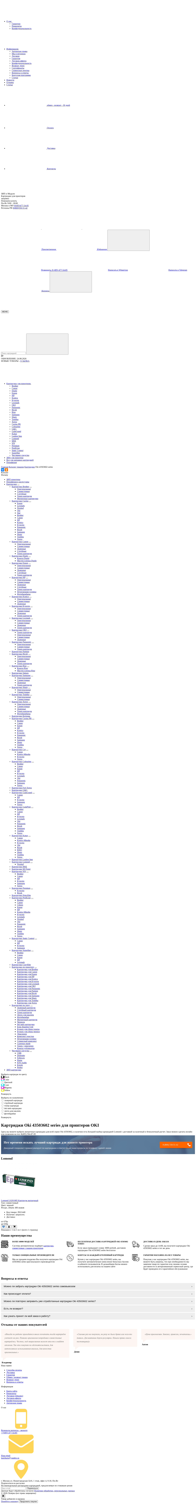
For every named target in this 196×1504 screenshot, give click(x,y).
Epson (14, 393)
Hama (19, 1060)
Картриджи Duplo (20, 556)
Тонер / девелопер (25, 1046)
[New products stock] (2, 356)
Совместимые (23, 491)
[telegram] (62, 228)
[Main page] (21, 191)
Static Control (17, 450)
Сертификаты (18, 68)
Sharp (14, 417)
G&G (14, 429)
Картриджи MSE (19, 867)
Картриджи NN (19, 871)
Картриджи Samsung (21, 675)
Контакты (51, 169)
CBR (19, 1053)
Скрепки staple (23, 1043)
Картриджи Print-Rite (21, 895)
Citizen (20, 905)
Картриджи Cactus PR (22, 718)
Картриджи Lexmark (21, 618)
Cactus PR (16, 424)
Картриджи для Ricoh (27, 993)
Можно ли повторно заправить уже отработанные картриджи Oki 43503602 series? (50, 1301)
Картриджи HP (18, 577)
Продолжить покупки (28, 1502)
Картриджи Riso (19, 666)
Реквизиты (17, 26)
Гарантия (16, 58)
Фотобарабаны (24, 594)
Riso (14, 412)
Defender (21, 1055)
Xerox (14, 422)
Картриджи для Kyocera (28, 981)
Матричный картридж (27, 1020)
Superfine (16, 453)
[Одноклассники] (6, 469)
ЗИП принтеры (13, 479)
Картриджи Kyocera (21, 606)
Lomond (15, 438)
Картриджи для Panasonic (28, 988)
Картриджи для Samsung (28, 996)
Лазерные (21, 549)
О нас (9, 21)
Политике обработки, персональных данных (54, 1491)
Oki (18, 510)
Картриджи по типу (21, 1005)
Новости (10, 80)
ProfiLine (16, 448)
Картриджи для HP (25, 976)
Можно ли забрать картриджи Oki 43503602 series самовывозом (39, 1286)
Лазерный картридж (26, 1008)
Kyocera (15, 400)
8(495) (21, 205)
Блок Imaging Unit (25, 1027)
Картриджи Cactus (20, 501)
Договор (15, 56)
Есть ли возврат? (13, 1308)
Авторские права (19, 51)
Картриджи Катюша (21, 716)
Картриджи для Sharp (27, 998)
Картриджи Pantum (20, 651)
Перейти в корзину (9, 1501)
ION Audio (22, 1063)
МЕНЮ (5, 312)
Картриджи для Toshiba (27, 1000)
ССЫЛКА (24, 361)
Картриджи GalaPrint (21, 807)
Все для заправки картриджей (20, 460)
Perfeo (20, 1067)
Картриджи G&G (19, 790)
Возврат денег (18, 66)
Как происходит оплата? (17, 1293)
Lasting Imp (17, 436)
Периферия (11, 462)
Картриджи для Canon (27, 972)
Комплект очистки (25, 1036)
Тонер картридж (24, 496)
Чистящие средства (20, 455)
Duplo (14, 391)
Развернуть (6, 1094)
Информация (12, 49)
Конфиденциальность (21, 28)
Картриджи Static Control (23, 938)
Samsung (15, 415)
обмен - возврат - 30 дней (58, 105)
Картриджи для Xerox (27, 1003)
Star (18, 513)
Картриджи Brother (20, 486)
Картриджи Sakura (20, 673)
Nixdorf (20, 508)
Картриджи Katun (20, 835)
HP (13, 395)
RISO (19, 850)
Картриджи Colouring (21, 761)
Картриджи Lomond (21, 862)
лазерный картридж (13, 1100)
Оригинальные (24, 489)
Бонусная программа (21, 75)
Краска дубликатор (26, 1048)
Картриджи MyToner (21, 869)
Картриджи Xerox (20, 702)
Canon (14, 388)
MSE (14, 441)
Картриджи (29, 467)
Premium (15, 446)
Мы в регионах (19, 54)
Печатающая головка (26, 592)
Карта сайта (11, 1391)
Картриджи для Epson (27, 974)
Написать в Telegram (177, 270)
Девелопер (22, 1034)
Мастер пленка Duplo (27, 561)
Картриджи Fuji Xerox (22, 788)
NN (13, 443)
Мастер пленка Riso (26, 671)
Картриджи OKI (19, 630)
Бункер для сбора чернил (28, 1031)
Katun (14, 434)
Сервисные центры (20, 70)
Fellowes (21, 1058)
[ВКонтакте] (2, 469)
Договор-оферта (19, 61)
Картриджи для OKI (26, 986)
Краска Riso (22, 668)
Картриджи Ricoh (20, 654)
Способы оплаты (14, 1370)
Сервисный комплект (27, 1041)
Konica (15, 398)
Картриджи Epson (20, 563)
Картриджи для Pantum (27, 991)
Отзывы (10, 82)
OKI (14, 405)
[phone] (21, 228)
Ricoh (14, 410)
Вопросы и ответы (20, 73)
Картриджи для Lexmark (28, 984)
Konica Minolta (23, 754)
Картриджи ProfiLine (21, 898)
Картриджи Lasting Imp (22, 859)
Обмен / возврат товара (17, 1377)
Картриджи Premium (21, 888)
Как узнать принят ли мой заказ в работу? (27, 1316)
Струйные (21, 494)
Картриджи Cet (19, 749)
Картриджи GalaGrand (22, 792)
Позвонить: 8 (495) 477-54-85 (54, 270)
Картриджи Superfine (21, 950)
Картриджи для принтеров (18, 383)
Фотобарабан (23, 1017)
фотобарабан (10, 1114)
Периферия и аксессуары (17, 482)
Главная (4, 467)
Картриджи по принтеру (23, 967)
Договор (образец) (14, 1396)
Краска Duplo (23, 558)
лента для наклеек (12, 1111)
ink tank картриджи (13, 1108)
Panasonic (16, 407)
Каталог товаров (16, 467)
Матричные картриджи (27, 498)
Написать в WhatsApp (118, 270)
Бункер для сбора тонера (28, 1029)
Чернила (21, 1022)
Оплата (50, 128)
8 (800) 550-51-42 (170, 1145)
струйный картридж (13, 1103)
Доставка (50, 148)
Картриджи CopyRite (21, 965)
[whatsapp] (102, 228)
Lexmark (15, 403)
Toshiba (15, 419)
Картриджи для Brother (27, 969)
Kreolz (20, 1065)
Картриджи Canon (20, 541)
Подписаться (32, 1488)
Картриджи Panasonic (21, 642)
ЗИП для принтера (14, 458)
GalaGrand (16, 431)
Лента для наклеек (25, 1015)
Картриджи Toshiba (20, 694)
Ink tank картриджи (26, 1024)
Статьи (15, 77)
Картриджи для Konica (27, 979)
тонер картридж (11, 1106)
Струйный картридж (26, 1010)
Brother (15, 386)
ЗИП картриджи (13, 1070)
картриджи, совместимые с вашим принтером (33, 1247)
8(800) (20, 208)
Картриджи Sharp (20, 687)
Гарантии (16, 24)
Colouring (16, 426)
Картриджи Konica (20, 596)
